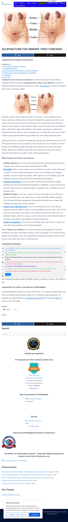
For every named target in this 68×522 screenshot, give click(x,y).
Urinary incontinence (12, 222)
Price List (62, 3)
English (53, 1)
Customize (11, 514)
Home (16, 3)
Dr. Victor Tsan (34, 426)
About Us (21, 3)
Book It (56, 3)
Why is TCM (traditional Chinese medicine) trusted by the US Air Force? (23, 478)
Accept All (35, 514)
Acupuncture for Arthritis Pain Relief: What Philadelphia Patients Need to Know (25, 472)
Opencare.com (34, 388)
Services (34, 3)
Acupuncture (44, 86)
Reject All (23, 514)
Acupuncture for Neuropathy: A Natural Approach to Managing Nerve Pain (24, 475)
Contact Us (50, 3)
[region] (23, 509)
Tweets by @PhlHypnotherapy (11, 495)
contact (56, 298)
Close (8, 274)
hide (9, 64)
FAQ (29, 3)
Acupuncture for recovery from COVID (13, 483)
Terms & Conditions (20, 5)
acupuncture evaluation (34, 298)
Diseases (41, 3)
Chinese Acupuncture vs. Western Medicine (15, 480)
